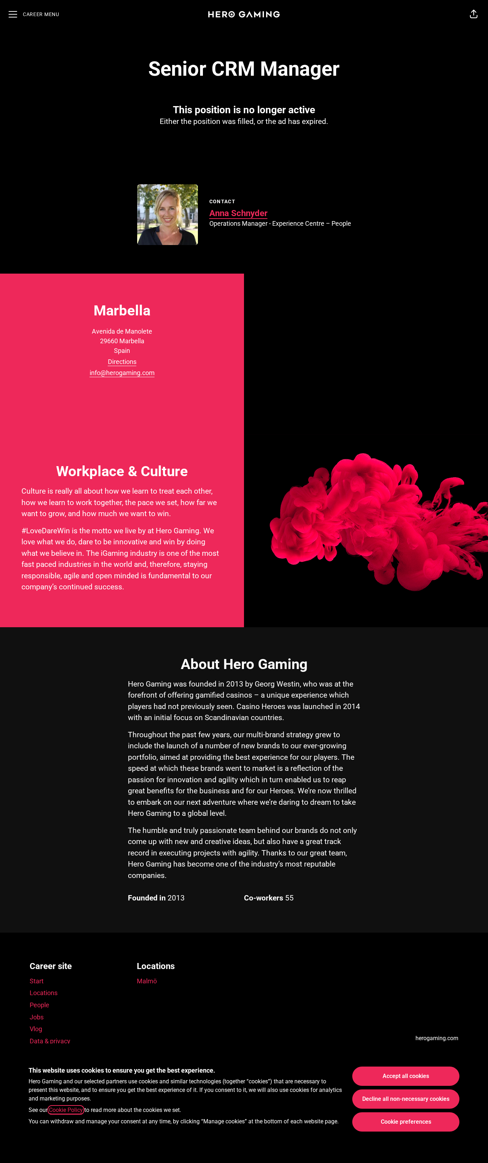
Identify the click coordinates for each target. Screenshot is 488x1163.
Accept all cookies (406, 1076)
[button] (474, 14)
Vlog (36, 1029)
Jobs (37, 1017)
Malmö (147, 981)
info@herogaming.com (122, 372)
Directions (122, 361)
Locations (44, 993)
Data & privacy (50, 1041)
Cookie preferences (406, 1121)
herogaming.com (436, 1038)
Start (37, 981)
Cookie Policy (66, 1110)
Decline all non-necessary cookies (405, 1098)
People (39, 1005)
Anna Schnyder (238, 213)
